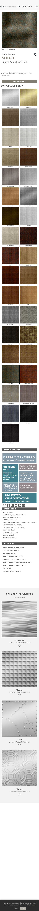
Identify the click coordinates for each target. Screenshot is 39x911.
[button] (35, 54)
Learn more (33, 904)
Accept (23, 908)
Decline (16, 908)
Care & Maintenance (11, 550)
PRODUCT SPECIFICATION (12, 571)
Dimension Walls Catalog (13, 556)
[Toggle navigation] (37, 6)
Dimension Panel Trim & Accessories (17, 562)
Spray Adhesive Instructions (14, 559)
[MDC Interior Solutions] (8, 6)
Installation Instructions (13, 547)
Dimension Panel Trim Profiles (14, 565)
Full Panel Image (9, 553)
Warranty (7, 568)
